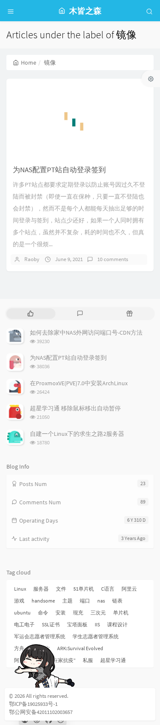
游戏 (19, 600)
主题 (67, 600)
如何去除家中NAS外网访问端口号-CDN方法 (86, 332)
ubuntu (22, 612)
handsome (43, 600)
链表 (117, 600)
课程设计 (117, 624)
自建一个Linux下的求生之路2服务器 (77, 434)
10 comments (112, 259)
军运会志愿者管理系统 (39, 636)
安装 (60, 612)
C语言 (107, 589)
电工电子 (24, 624)
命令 (43, 612)
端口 (85, 600)
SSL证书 (51, 624)
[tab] (30, 313)
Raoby (31, 259)
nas (101, 600)
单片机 (120, 612)
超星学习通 (113, 660)
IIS (97, 624)
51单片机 (83, 589)
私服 (88, 660)
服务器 (41, 589)
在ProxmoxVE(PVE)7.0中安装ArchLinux (79, 383)
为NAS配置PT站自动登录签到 (59, 169)
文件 (61, 589)
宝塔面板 (77, 624)
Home (28, 62)
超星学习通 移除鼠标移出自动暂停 (75, 408)
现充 (78, 612)
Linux (20, 589)
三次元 (98, 612)
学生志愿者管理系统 (96, 636)
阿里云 (129, 589)
